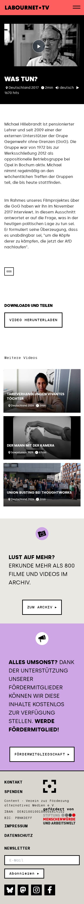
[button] (42, 390)
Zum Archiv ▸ (42, 607)
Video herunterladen (33, 320)
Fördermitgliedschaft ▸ (42, 754)
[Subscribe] (24, 874)
